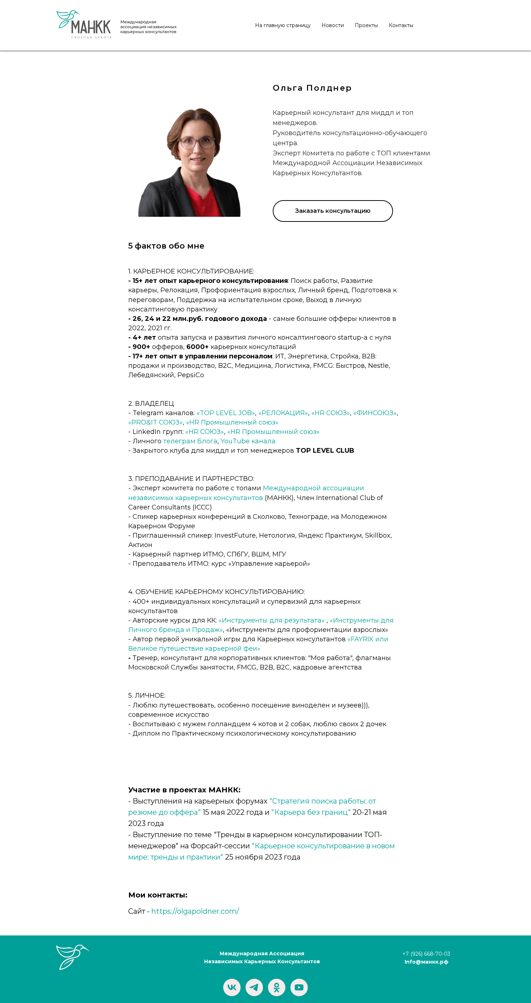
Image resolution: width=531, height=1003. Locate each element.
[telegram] (254, 987)
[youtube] (299, 987)
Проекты (366, 25)
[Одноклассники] (276, 987)
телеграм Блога (190, 441)
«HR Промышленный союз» (232, 422)
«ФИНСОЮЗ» (375, 413)
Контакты (401, 25)
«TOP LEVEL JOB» (226, 413)
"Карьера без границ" (311, 812)
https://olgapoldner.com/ (195, 911)
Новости (332, 25)
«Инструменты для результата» (272, 620)
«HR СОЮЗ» (330, 413)
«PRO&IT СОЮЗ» (155, 422)
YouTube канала (248, 441)
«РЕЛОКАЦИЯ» (283, 413)
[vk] (232, 987)
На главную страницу (283, 25)
